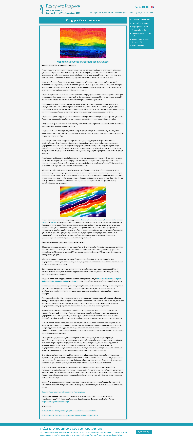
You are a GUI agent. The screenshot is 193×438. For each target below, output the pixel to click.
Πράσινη (107, 220)
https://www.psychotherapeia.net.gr (55, 402)
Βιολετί (53, 222)
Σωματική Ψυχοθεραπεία (141, 23)
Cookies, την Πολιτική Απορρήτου (92, 435)
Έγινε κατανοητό (144, 432)
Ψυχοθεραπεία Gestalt (140, 27)
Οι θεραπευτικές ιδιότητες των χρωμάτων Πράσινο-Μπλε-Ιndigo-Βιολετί (70, 415)
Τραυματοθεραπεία (139, 30)
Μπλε (114, 220)
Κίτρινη (100, 220)
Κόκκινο (100, 279)
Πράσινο (45, 281)
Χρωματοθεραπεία (89, 20)
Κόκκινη (84, 220)
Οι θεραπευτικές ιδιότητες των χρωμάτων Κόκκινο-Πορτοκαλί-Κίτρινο (69, 411)
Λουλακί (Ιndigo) (62, 281)
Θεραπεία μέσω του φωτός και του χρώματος (83, 61)
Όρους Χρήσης (117, 435)
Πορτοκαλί (92, 220)
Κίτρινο (117, 279)
